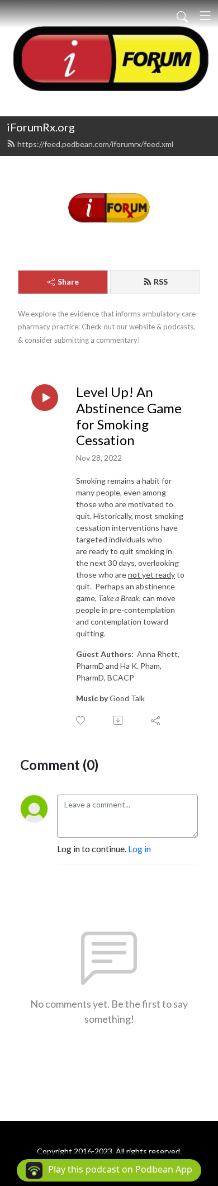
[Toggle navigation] (205, 15)
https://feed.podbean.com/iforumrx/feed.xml (95, 144)
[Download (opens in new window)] (118, 720)
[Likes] (81, 720)
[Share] (156, 720)
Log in (139, 848)
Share (68, 281)
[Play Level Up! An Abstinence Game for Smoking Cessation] (44, 397)
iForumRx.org (41, 127)
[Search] (182, 15)
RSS (161, 281)
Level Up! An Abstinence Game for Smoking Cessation (129, 416)
